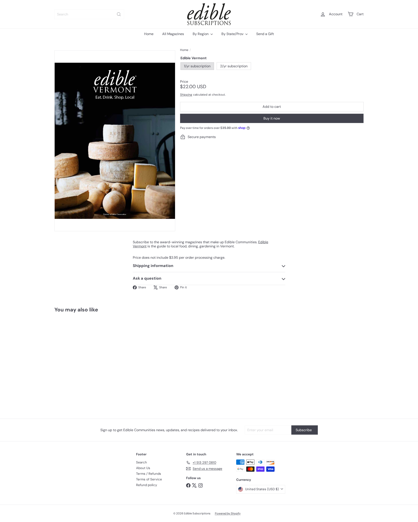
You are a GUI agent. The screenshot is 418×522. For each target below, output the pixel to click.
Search (141, 462)
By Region (201, 34)
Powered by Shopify (228, 513)
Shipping (186, 94)
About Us (143, 468)
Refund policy (146, 485)
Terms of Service (149, 479)
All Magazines (173, 34)
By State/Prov (232, 34)
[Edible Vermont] (78, 362)
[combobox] (89, 14)
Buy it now (271, 118)
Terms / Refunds (148, 473)
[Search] (119, 14)
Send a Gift (265, 34)
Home (148, 34)
